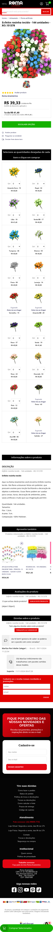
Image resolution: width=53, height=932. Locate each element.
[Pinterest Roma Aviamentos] (32, 889)
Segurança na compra (26, 841)
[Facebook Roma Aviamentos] (14, 889)
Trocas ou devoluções (27, 800)
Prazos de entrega (26, 807)
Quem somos (26, 853)
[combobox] (26, 11)
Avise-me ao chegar (14, 310)
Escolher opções (26, 124)
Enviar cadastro (15, 767)
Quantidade (14, 183)
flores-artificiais (27, 18)
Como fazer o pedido (26, 790)
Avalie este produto (39, 601)
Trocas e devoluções (26, 838)
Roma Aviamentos (10, 96)
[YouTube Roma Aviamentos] (26, 889)
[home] (16, 3)
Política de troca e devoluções (26, 797)
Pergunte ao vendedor (26, 630)
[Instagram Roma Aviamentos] (20, 889)
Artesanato (13, 18)
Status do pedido (26, 794)
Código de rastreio (26, 810)
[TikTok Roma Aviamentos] (38, 889)
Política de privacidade (26, 857)
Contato (26, 835)
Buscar (46, 12)
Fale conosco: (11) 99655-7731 (26, 822)
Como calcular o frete (26, 803)
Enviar (46, 697)
